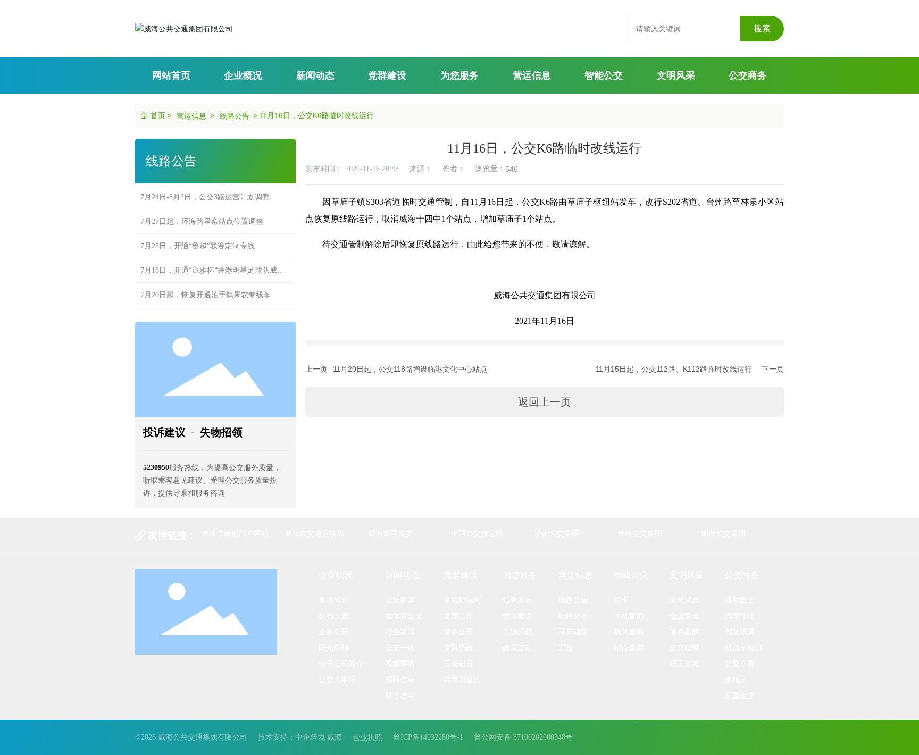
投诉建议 (164, 432)
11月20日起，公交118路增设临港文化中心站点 (410, 369)
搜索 (762, 28)
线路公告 (234, 116)
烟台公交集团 (723, 533)
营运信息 (191, 116)
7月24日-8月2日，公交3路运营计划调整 (205, 189)
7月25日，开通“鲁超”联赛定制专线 (197, 238)
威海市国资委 (390, 533)
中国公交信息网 (477, 533)
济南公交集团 (556, 533)
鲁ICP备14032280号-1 (428, 737)
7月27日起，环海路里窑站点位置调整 (201, 213)
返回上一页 (544, 402)
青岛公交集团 (639, 533)
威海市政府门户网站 (235, 533)
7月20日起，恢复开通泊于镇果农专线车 (205, 287)
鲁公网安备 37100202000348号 (523, 737)
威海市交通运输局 (314, 533)
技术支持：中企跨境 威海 (300, 737)
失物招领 (221, 432)
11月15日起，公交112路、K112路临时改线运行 (674, 369)
